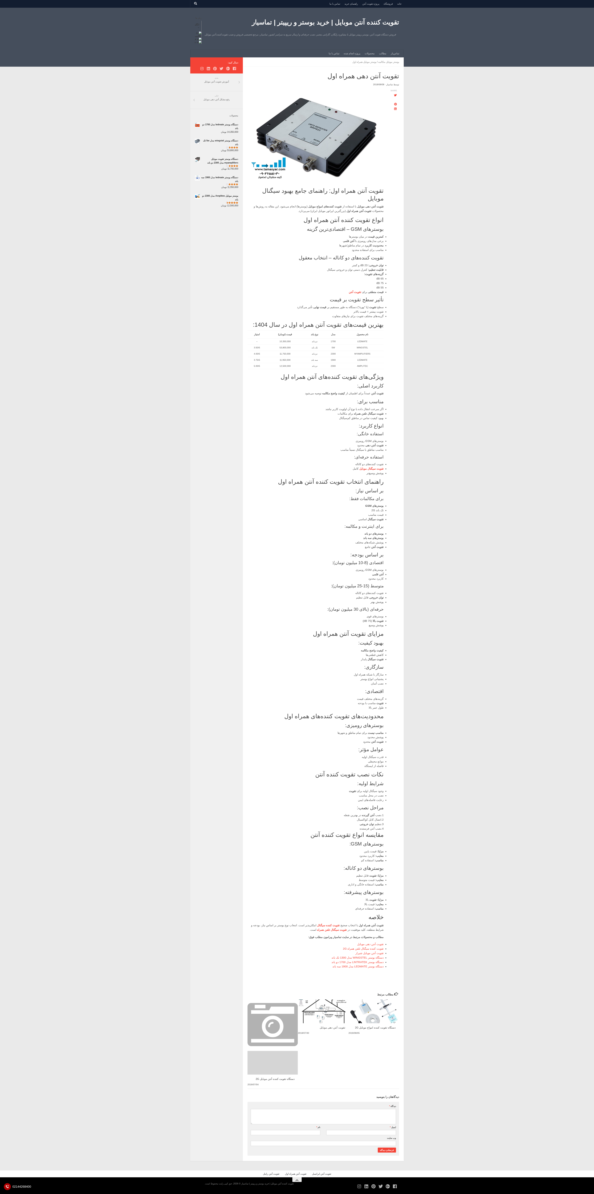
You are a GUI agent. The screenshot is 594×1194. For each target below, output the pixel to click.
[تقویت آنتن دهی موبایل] (323, 1011)
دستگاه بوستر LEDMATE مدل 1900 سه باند (358, 966)
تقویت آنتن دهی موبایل (370, 944)
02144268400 (21, 1186)
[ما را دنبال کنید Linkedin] (208, 68)
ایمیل (393, 1127)
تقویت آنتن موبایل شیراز (369, 953)
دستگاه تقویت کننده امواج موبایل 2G (375, 1027)
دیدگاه (392, 1106)
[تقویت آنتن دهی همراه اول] (316, 137)
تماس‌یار (395, 53)
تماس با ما (334, 3)
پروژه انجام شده (352, 53)
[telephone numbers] (7, 1186)
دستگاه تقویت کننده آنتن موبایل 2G (275, 1079)
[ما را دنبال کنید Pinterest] (214, 68)
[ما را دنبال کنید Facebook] (234, 68)
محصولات (370, 53)
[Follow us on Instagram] (201, 68)
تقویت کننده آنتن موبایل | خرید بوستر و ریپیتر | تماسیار (325, 22)
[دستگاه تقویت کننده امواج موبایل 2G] (374, 1011)
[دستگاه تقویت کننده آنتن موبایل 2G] (273, 1061)
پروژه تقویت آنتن (370, 3)
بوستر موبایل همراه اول (364, 62)
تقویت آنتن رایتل (271, 1173)
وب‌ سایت (391, 1138)
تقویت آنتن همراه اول (295, 1173)
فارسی (193, 39)
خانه (399, 3)
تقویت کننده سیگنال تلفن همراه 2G (363, 948)
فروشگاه (388, 3)
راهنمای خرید (351, 3)
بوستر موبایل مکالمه (388, 62)
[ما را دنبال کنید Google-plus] (227, 68)
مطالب (382, 53)
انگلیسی (195, 24)
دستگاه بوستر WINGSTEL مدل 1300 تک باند (357, 957)
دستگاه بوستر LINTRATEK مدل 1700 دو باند (357, 962)
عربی (194, 42)
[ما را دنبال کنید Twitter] (221, 68)
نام (318, 1127)
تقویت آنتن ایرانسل (321, 1173)
